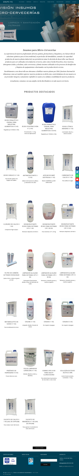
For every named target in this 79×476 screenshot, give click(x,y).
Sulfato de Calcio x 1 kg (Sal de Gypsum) (11, 420)
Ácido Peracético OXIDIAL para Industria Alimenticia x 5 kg (11, 123)
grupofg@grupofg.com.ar (67, 466)
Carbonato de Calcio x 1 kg (67, 176)
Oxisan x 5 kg (68, 322)
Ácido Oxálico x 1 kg (11, 175)
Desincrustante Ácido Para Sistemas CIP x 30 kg (49, 226)
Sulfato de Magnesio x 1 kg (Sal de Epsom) (30, 421)
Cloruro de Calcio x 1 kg (11, 225)
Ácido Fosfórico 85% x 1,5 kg (30, 127)
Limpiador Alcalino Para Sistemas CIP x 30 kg (48, 275)
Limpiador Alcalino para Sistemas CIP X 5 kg (67, 275)
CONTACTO (68, 1)
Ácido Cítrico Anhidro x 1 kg (67, 127)
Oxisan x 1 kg (49, 322)
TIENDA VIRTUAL (50, 1)
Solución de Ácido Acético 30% (67, 372)
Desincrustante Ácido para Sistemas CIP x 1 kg (30, 226)
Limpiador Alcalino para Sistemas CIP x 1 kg (30, 275)
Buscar (74, 1)
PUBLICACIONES (60, 1)
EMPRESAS (29, 1)
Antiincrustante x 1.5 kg (30, 176)
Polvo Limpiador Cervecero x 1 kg (30, 370)
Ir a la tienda (39, 447)
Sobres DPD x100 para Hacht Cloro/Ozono (48, 373)
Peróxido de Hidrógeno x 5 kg (11, 372)
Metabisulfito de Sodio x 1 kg (11, 323)
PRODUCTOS (42, 1)
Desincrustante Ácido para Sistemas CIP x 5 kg (68, 226)
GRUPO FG (8, 2)
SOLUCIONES (21, 1)
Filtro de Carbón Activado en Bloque (11, 274)
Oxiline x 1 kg (30, 322)
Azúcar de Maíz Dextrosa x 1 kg (49, 176)
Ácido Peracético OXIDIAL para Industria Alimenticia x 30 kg (49, 127)
